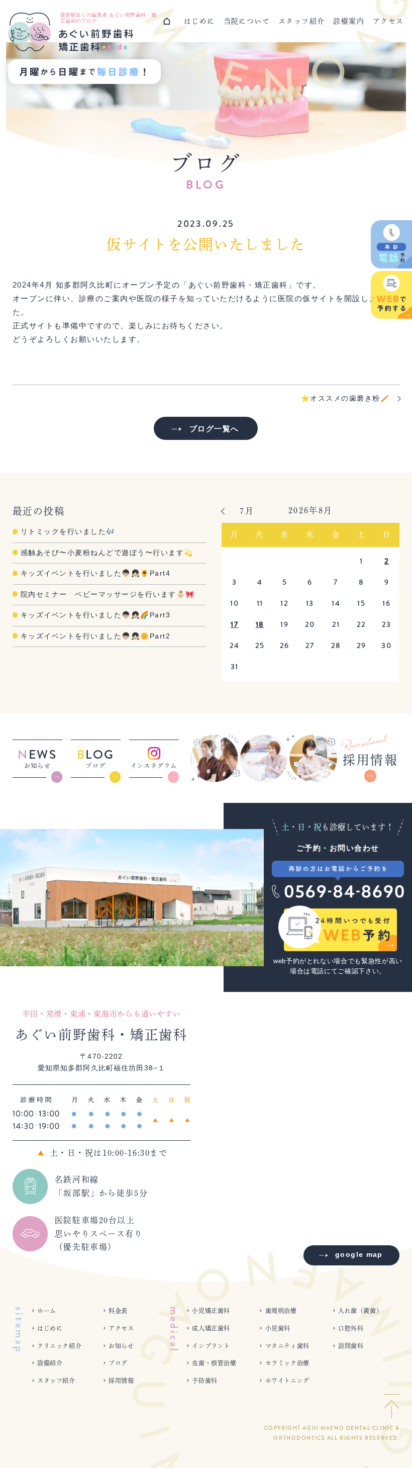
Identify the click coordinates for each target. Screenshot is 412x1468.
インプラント (211, 1346)
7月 (247, 511)
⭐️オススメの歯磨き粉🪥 (345, 398)
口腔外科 (350, 1328)
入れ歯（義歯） (360, 1311)
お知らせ (121, 1346)
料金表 (118, 1311)
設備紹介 (49, 1363)
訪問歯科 (350, 1346)
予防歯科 (204, 1381)
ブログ (118, 1363)
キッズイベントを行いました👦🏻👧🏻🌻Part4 (96, 573)
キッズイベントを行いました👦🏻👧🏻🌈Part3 (96, 615)
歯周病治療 (280, 1311)
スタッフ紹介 (301, 21)
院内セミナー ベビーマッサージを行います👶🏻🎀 (108, 594)
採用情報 (121, 1381)
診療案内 (348, 21)
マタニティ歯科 (287, 1346)
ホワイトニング (287, 1381)
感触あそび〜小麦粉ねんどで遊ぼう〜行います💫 (107, 553)
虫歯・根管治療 (214, 1363)
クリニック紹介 (59, 1346)
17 (234, 624)
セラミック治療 (287, 1363)
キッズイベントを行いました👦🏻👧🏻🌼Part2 (96, 636)
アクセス (388, 21)
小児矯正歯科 (211, 1311)
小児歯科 (277, 1328)
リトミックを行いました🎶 (68, 531)
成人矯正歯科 (211, 1328)
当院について (247, 21)
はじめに (199, 21)
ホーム (46, 1311)
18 (260, 624)
